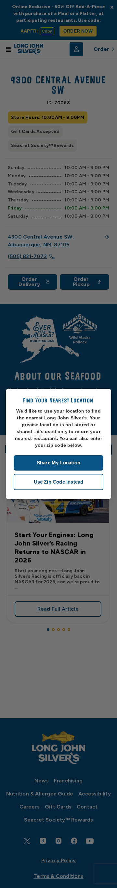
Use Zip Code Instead (59, 482)
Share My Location (58, 462)
